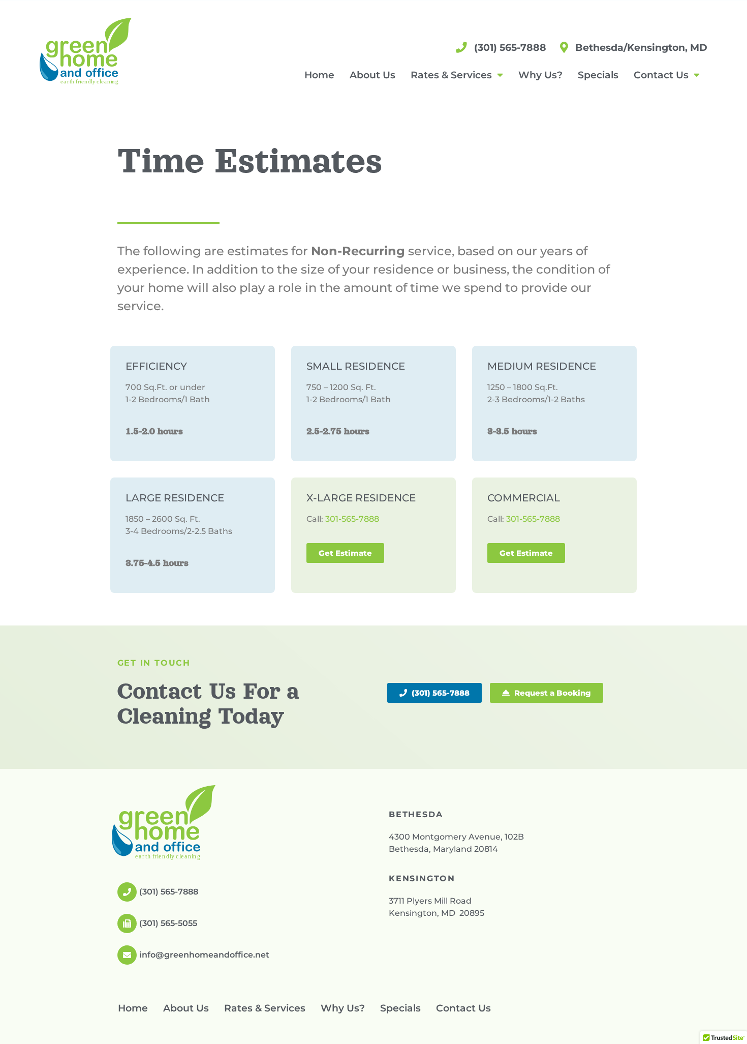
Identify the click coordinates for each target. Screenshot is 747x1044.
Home (319, 75)
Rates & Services (451, 75)
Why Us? (540, 75)
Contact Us (661, 75)
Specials (598, 75)
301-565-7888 (352, 519)
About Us (372, 75)
